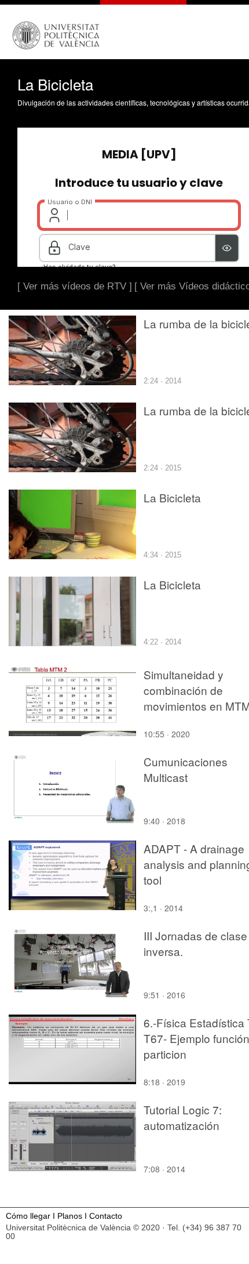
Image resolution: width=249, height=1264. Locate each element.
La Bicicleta (172, 497)
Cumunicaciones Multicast (186, 769)
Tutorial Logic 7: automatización (183, 1117)
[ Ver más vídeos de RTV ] (74, 286)
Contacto (105, 1216)
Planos (69, 1216)
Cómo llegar (28, 1216)
